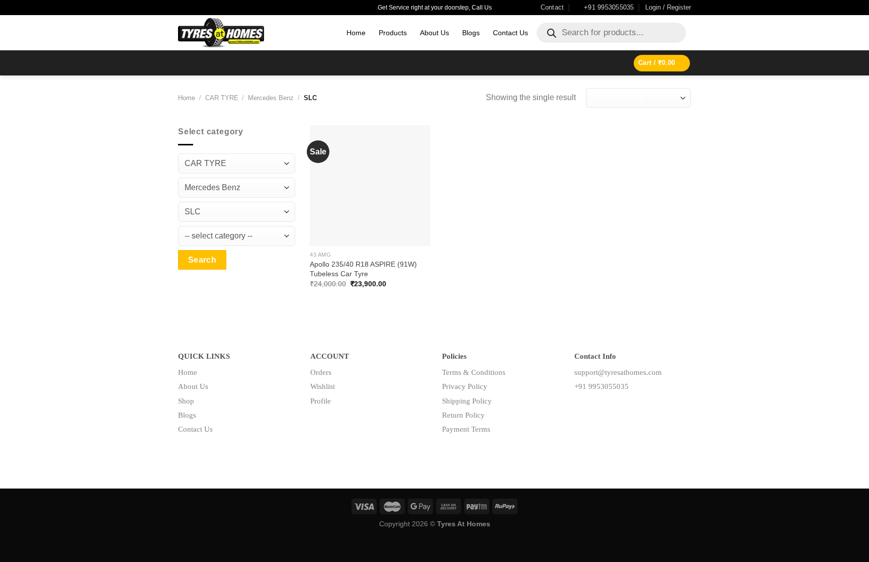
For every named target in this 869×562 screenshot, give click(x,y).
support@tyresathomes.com (618, 372)
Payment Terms (466, 429)
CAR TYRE (221, 98)
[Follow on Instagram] (597, 409)
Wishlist (322, 386)
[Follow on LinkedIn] (614, 409)
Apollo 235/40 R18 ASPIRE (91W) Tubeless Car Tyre (363, 269)
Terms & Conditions (473, 372)
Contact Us (510, 33)
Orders (320, 372)
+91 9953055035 (601, 386)
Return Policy (463, 415)
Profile (320, 401)
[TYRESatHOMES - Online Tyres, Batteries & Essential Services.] (254, 32)
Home (356, 33)
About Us (434, 33)
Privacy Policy (464, 386)
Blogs (471, 33)
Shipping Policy (467, 401)
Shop (186, 401)
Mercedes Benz (271, 98)
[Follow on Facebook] (582, 409)
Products (393, 33)
